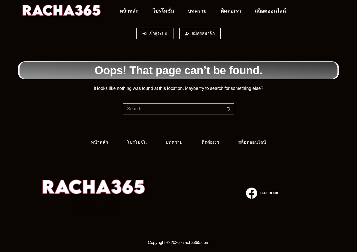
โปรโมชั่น (163, 11)
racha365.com (94, 208)
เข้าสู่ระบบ (157, 33)
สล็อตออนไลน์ (270, 11)
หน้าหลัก (129, 11)
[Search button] (228, 108)
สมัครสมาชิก (203, 33)
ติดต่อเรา (231, 11)
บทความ (197, 11)
